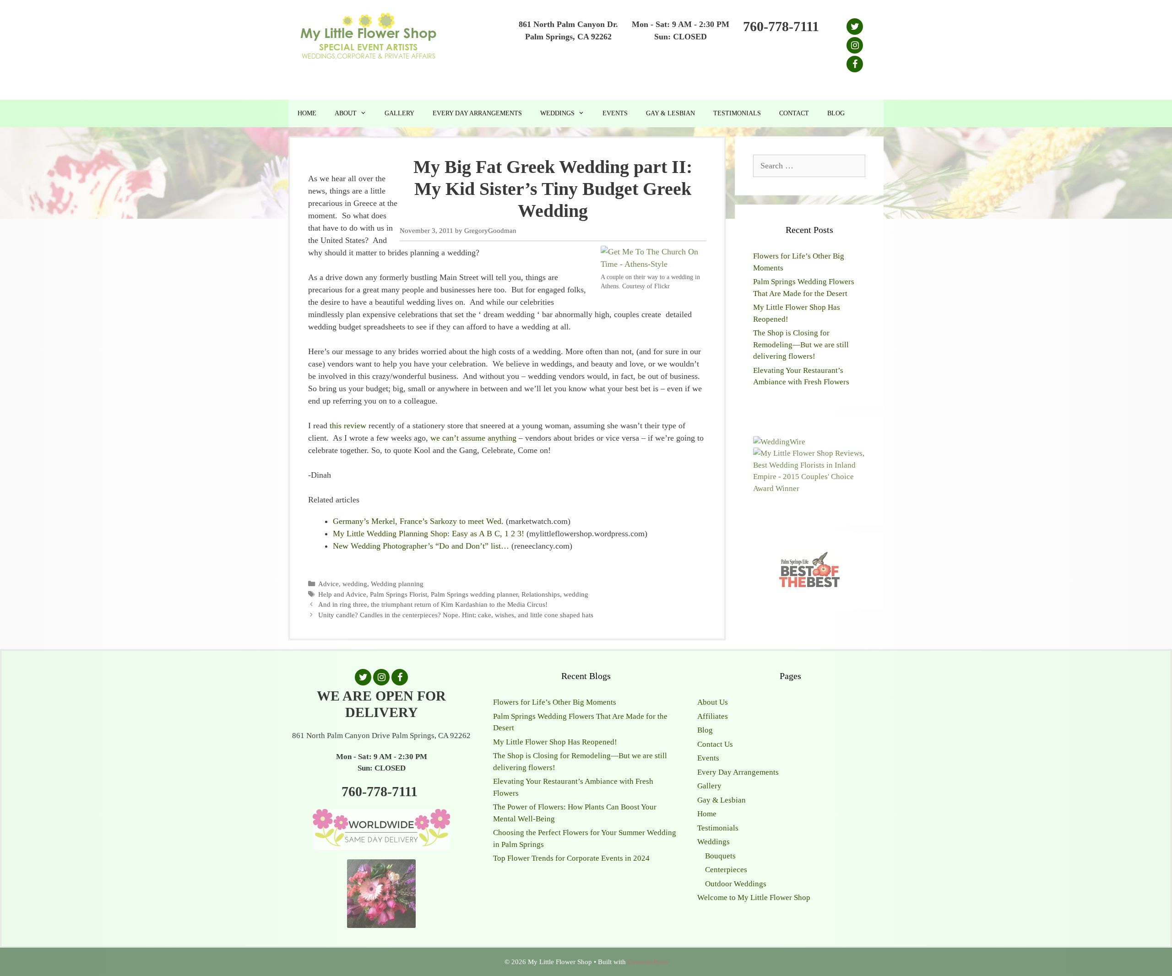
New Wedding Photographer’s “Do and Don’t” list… (421, 545)
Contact (794, 113)
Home (307, 113)
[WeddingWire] (779, 441)
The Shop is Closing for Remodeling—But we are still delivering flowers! (801, 345)
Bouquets (720, 856)
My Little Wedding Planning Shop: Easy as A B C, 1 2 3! (428, 533)
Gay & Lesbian (670, 113)
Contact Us (715, 744)
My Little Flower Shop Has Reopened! (555, 742)
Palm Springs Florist (398, 594)
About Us (712, 702)
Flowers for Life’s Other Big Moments (554, 702)
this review (348, 425)
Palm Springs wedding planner (474, 594)
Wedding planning (397, 584)
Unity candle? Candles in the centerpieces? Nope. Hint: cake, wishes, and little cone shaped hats (455, 615)
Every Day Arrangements (477, 113)
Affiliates (712, 716)
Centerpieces (726, 869)
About (346, 113)
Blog (836, 113)
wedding (354, 584)
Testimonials (737, 113)
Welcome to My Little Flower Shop (753, 897)
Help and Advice (342, 594)
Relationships (540, 594)
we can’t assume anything (473, 437)
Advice (328, 584)
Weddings (557, 113)
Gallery (399, 113)
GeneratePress (648, 961)
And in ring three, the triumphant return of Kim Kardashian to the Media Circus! (433, 604)
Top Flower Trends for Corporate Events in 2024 (571, 858)
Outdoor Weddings (735, 883)
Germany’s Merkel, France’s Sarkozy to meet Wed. (418, 521)
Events (615, 113)
